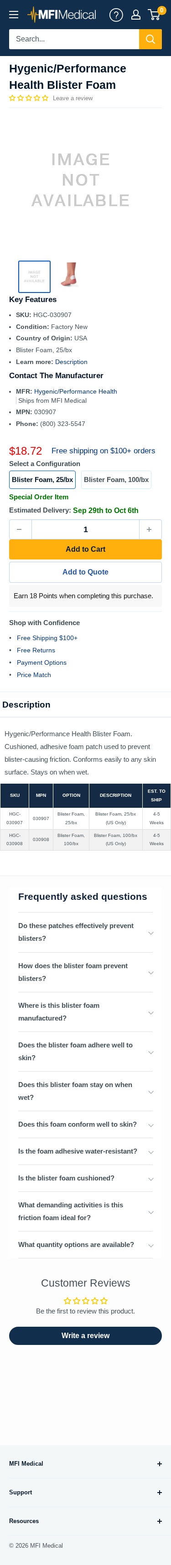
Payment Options (42, 662)
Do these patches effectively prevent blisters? (76, 932)
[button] (29, 98)
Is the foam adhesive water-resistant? (77, 1151)
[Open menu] (13, 14)
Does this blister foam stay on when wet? (75, 1091)
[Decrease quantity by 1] (20, 529)
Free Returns (36, 650)
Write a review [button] (85, 1335)
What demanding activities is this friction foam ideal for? (70, 1211)
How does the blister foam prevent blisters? (73, 972)
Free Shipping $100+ (47, 637)
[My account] (116, 14)
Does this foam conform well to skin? (77, 1124)
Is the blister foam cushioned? (66, 1178)
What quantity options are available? (76, 1244)
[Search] (150, 39)
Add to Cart (85, 549)
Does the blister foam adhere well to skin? (75, 1051)
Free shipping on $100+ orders (103, 450)
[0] (154, 14)
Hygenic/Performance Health (75, 391)
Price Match (34, 674)
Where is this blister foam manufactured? (58, 1011)
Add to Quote (85, 572)
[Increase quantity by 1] (150, 529)
